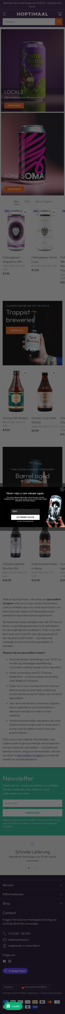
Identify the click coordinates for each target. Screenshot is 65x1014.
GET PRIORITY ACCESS (25, 517)
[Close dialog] (62, 489)
